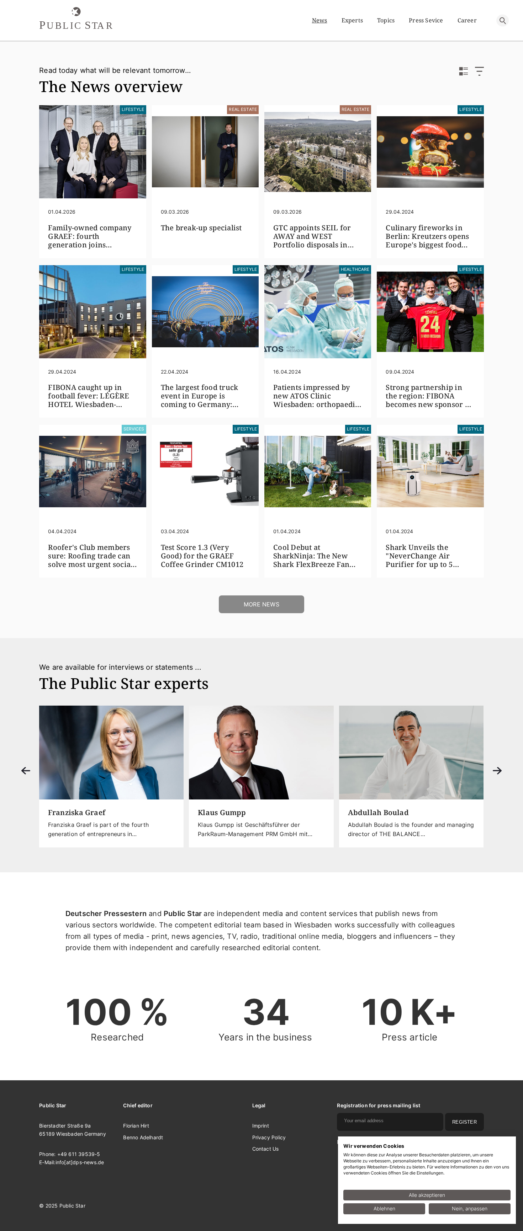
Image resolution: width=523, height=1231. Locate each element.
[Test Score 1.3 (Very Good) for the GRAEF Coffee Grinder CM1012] (205, 471)
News (319, 20)
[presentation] (25, 771)
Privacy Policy (269, 1137)
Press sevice (426, 20)
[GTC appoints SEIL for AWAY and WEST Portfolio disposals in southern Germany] (317, 151)
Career (467, 20)
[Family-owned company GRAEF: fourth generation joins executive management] (92, 151)
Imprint (260, 1126)
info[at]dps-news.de (80, 1162)
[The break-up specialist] (205, 151)
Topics (386, 20)
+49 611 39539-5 (78, 1154)
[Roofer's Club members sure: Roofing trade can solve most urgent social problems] (92, 471)
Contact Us (265, 1149)
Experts (352, 20)
